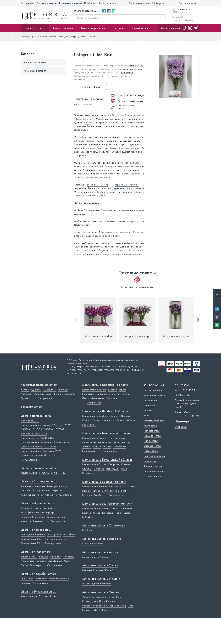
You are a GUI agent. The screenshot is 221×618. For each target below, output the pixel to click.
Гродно (106, 236)
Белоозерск (88, 394)
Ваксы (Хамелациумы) (32, 512)
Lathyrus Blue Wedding (137, 336)
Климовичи (108, 513)
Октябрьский (89, 442)
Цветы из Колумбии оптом (38, 574)
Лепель (120, 420)
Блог (101, 3)
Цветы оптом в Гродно (94, 464)
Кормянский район (108, 442)
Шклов (114, 508)
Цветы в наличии (63, 28)
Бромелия (26, 398)
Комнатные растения (93, 28)
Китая (136, 148)
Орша (96, 420)
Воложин (113, 486)
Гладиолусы (27, 561)
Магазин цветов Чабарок (96, 557)
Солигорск (107, 491)
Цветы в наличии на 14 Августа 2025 (41, 451)
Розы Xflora (69, 534)
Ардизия (39, 394)
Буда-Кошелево (116, 438)
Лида (124, 468)
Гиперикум (55, 556)
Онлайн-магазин (140, 28)
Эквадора (102, 148)
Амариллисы (28, 495)
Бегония (58, 394)
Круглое (86, 513)
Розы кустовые (53, 543)
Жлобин (86, 446)
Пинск (85, 398)
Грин (63, 517)
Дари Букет (88, 597)
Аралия (25, 508)
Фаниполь (120, 491)
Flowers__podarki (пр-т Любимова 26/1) (104, 605)
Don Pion (87, 530)
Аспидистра (50, 508)
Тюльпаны (44, 473)
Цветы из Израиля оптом (37, 504)
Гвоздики (26, 583)
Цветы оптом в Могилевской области (107, 504)
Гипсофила (53, 517)
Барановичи (103, 394)
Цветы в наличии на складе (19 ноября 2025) (46, 425)
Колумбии (124, 148)
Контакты (111, 3)
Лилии (54, 473)
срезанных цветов (97, 184)
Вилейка (98, 495)
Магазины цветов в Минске (100, 592)
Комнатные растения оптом (39, 385)
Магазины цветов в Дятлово (101, 552)
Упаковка (118, 28)
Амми (40, 495)
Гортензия (41, 561)
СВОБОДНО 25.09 (31, 429)
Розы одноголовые (55, 539)
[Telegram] (104, 10)
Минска (124, 232)
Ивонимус (38, 521)
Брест (116, 236)
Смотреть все (45, 398)
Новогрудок (112, 468)
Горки (119, 513)
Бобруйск (87, 517)
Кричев (96, 513)
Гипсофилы (68, 556)
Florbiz (87, 122)
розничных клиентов (132, 69)
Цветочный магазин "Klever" (97, 570)
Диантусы (26, 521)
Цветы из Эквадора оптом (38, 592)
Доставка (122, 95)
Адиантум (36, 389)
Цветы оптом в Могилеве (95, 508)
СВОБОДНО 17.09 (54, 429)
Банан (49, 394)
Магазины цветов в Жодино (101, 579)
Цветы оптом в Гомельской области (106, 433)
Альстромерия (29, 556)
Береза (122, 389)
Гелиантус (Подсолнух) (33, 517)
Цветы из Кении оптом (35, 530)
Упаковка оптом (31, 407)
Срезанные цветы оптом (98, 177)
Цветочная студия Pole (108, 597)
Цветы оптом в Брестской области (105, 385)
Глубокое (130, 420)
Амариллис (49, 389)
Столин (116, 394)
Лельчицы (126, 442)
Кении (113, 148)
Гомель (87, 236)
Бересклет (70, 394)
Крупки (96, 491)
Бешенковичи (89, 424)
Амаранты (56, 490)
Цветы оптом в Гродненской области (107, 460)
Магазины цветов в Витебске (101, 539)
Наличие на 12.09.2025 (34, 433)
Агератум (40, 486)
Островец (99, 468)
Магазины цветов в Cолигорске (103, 526)
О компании (27, 3)
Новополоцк (107, 420)
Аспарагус (36, 508)
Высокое (112, 389)
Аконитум (52, 486)
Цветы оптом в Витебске (95, 416)
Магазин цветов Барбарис (96, 583)
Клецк (123, 486)
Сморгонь (114, 464)
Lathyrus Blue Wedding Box (176, 336)
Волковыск (88, 473)
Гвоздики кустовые (59, 578)
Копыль (132, 486)
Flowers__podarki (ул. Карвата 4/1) (101, 601)
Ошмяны (87, 468)
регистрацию (127, 72)
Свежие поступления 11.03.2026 (38, 455)
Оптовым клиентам (47, 3)
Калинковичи (89, 451)
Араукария (27, 394)
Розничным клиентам (70, 3)
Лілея (130, 605)
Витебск (97, 236)
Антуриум (63, 389)
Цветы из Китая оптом (35, 552)
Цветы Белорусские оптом (38, 468)
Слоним (125, 464)
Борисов (87, 495)
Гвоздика (43, 556)
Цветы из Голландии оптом (39, 481)
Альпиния (26, 490)
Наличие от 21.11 (30, 420)
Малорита (111, 398)
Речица (97, 446)
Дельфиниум (55, 561)
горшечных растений (127, 184)
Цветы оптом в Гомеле (94, 438)
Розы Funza (41, 578)
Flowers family (89, 610)
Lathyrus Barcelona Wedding (98, 336)
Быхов (127, 513)
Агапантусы (27, 486)
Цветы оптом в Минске (94, 486)
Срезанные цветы (35, 28)
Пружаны (127, 394)
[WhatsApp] (113, 10)
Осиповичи (126, 508)
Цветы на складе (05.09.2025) (38, 438)
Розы (62, 473)
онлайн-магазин (135, 65)
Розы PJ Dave (54, 534)
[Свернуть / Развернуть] (62, 62)
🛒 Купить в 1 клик (90, 87)
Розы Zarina (27, 578)
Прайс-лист (90, 3)
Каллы (67, 561)
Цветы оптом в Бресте (94, 389)
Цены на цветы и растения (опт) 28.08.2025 (45, 442)
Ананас (49, 495)
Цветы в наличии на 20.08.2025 (38, 446)
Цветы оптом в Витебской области (105, 411)
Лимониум (35, 565)
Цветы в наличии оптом (36, 416)
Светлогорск (119, 446)
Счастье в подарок (92, 543)
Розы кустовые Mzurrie (33, 534)
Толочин (114, 416)
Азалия (25, 389)
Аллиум (63, 486)
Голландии (89, 148)
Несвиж (86, 491)
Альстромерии (29, 473)
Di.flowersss (105, 610)
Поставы (125, 416)
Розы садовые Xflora (32, 539)
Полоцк (86, 420)
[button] (196, 320)
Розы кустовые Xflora (32, 543)
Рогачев (107, 446)
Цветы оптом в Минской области (104, 482)
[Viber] (108, 10)
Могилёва (138, 232)
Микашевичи (97, 398)
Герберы (50, 512)
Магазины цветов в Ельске (100, 566)
